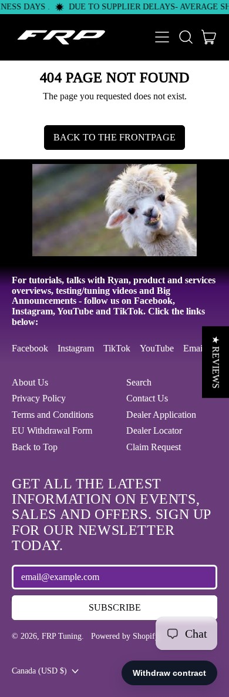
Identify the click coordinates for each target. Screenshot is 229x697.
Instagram (76, 348)
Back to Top (35, 447)
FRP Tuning (62, 636)
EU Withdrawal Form (52, 430)
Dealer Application (161, 415)
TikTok (116, 348)
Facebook (30, 348)
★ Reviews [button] (216, 362)
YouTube (157, 348)
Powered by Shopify (125, 636)
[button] (185, 37)
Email (194, 348)
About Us (30, 382)
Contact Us (147, 398)
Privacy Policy (39, 398)
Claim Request (153, 447)
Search (138, 382)
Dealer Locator (154, 430)
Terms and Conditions (52, 415)
